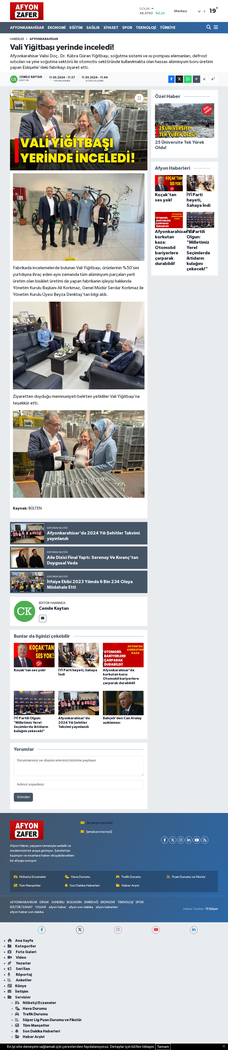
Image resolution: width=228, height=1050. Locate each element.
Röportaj (23, 974)
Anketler (23, 980)
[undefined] (79, 217)
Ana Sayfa (24, 940)
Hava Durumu (80, 877)
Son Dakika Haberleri (85, 885)
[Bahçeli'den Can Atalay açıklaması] (123, 703)
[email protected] (99, 823)
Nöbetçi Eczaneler (32, 877)
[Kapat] (225, 1046)
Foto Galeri (25, 952)
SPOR (127, 28)
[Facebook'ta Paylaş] (171, 79)
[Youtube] (196, 840)
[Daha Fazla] (196, 79)
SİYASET (111, 28)
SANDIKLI (57, 902)
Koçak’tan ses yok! (29, 670)
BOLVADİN (74, 902)
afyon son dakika (81, 907)
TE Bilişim (211, 909)
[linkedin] (194, 930)
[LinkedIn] (188, 840)
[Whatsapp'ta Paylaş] (188, 79)
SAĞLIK (93, 28)
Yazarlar (23, 963)
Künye (20, 986)
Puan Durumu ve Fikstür (189, 877)
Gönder (23, 797)
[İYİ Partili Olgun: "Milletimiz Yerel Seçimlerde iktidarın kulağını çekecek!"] (34, 703)
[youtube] (156, 930)
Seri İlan (22, 969)
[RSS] (204, 840)
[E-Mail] (42, 618)
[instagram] (118, 930)
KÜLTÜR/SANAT (21, 907)
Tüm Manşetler (30, 885)
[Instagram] (180, 840)
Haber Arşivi (130, 885)
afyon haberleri (107, 907)
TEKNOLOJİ (146, 28)
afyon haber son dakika (27, 912)
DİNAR (44, 902)
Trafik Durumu (131, 877)
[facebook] (42, 930)
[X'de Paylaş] (179, 79)
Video (20, 957)
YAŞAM (40, 907)
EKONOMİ (57, 28)
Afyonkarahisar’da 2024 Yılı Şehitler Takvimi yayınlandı (74, 722)
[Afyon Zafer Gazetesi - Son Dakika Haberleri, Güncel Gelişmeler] (26, 11)
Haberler (17, 39)
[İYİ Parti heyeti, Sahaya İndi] (78, 655)
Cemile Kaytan (54, 608)
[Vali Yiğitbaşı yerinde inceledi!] (78, 130)
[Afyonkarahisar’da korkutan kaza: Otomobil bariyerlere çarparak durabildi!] (123, 655)
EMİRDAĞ (91, 902)
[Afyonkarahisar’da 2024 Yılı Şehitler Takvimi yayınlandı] (78, 703)
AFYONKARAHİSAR (27, 28)
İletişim (21, 991)
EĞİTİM (76, 28)
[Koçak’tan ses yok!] (34, 655)
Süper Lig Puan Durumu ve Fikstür (52, 1020)
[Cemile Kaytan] (24, 611)
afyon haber (57, 907)
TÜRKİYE (167, 28)
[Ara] (209, 27)
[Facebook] (164, 840)
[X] (172, 840)
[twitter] (80, 930)
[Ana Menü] (215, 27)
